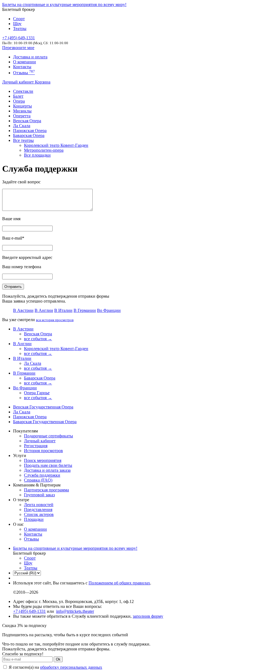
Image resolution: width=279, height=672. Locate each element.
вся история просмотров (55, 320)
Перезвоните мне (18, 47)
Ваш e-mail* (13, 238)
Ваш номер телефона (21, 266)
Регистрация (35, 445)
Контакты (22, 66)
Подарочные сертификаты (48, 436)
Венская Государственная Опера (43, 407)
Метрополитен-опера (43, 150)
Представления (38, 509)
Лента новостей (38, 504)
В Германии (85, 310)
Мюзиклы (22, 111)
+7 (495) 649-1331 (29, 611)
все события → (38, 338)
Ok (58, 659)
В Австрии (23, 310)
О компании (24, 61)
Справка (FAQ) (38, 480)
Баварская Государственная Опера (45, 421)
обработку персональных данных (71, 667)
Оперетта (22, 116)
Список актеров (39, 514)
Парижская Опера (30, 130)
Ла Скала (21, 125)
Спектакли (23, 91)
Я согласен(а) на (55, 667)
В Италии (63, 310)
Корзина (42, 82)
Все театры (23, 140)
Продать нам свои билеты (48, 465)
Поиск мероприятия (42, 460)
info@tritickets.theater (75, 611)
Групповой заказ (39, 494)
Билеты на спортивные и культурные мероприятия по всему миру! (64, 4)
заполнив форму (148, 616)
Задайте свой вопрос (21, 182)
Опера (19, 101)
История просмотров (43, 450)
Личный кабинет (18, 82)
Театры (19, 28)
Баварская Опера (28, 135)
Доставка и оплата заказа (47, 470)
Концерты (22, 106)
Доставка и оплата (30, 57)
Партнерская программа (46, 490)
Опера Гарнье (37, 392)
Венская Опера (27, 120)
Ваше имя (11, 218)
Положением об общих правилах (119, 583)
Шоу (17, 23)
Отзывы (24, 72)
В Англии (44, 310)
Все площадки (37, 155)
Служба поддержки (42, 475)
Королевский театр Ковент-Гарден (56, 145)
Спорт (19, 18)
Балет (18, 96)
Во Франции (109, 310)
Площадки (34, 519)
